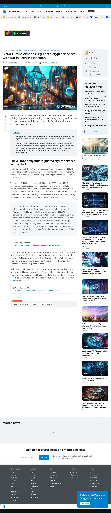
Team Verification (55, 483)
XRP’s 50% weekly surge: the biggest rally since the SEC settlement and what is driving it (94, 405)
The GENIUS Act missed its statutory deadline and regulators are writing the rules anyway (95, 185)
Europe (35, 304)
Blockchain (34, 486)
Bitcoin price (9, 17)
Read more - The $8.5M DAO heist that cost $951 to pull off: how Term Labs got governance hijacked (95, 259)
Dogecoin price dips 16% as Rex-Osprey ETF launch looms (37, 290)
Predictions (68, 11)
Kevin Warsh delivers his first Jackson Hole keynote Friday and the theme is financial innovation (94, 158)
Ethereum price (24, 17)
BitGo (15, 304)
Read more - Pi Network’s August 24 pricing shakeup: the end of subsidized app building (95, 314)
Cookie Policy (74, 478)
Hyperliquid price (82, 17)
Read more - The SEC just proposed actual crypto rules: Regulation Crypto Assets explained (95, 286)
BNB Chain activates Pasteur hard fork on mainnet (95, 379)
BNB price (53, 17)
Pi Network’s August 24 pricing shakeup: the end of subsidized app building (94, 326)
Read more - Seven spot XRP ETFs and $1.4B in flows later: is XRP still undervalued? (95, 341)
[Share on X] (5, 120)
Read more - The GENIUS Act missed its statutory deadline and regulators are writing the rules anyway (95, 173)
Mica (42, 304)
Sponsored (34, 497)
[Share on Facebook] (5, 116)
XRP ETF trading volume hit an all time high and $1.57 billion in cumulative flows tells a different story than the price (94, 240)
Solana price (68, 17)
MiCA (36, 252)
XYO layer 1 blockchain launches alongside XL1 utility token (38, 245)
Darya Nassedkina (13, 62)
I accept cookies (85, 503)
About (34, 6)
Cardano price (97, 17)
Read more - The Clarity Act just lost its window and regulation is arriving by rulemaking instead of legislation (95, 200)
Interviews (14, 497)
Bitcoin (91, 53)
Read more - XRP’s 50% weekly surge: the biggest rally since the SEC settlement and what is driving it (95, 393)
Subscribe (44, 457)
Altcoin (33, 489)
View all (95, 131)
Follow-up (55, 6)
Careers (52, 480)
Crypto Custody (24, 304)
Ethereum (34, 475)
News (25, 11)
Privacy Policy (74, 475)
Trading (49, 304)
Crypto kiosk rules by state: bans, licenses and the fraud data (93, 119)
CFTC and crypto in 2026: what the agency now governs (94, 92)
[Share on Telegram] (5, 127)
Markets (59, 11)
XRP (84, 246)
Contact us (27, 6)
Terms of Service (75, 472)
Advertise (48, 6)
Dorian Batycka (52, 62)
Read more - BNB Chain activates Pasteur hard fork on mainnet (95, 368)
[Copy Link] (5, 130)
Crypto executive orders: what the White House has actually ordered (94, 112)
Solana (33, 478)
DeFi (32, 492)
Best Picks (63, 6)
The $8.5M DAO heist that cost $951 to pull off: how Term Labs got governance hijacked (94, 271)
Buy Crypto (6, 6)
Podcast (13, 494)
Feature (33, 11)
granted (36, 183)
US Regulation (49, 11)
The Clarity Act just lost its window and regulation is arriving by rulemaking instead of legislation (95, 212)
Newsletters (40, 6)
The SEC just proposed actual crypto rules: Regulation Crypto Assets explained (94, 299)
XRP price (39, 17)
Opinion (40, 11)
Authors (52, 486)
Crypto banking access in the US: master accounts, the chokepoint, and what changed (95, 98)
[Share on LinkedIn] (5, 123)
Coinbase (14, 280)
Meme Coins (19, 6)
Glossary (69, 6)
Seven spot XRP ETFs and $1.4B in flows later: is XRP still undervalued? (95, 353)
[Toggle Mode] (107, 6)
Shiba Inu (34, 483)
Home (7, 50)
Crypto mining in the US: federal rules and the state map (95, 126)
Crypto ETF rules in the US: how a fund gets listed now (94, 105)
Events (12, 6)
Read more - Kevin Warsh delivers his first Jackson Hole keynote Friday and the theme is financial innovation (95, 146)
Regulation (34, 494)
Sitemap (13, 500)
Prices (76, 11)
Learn (82, 11)
